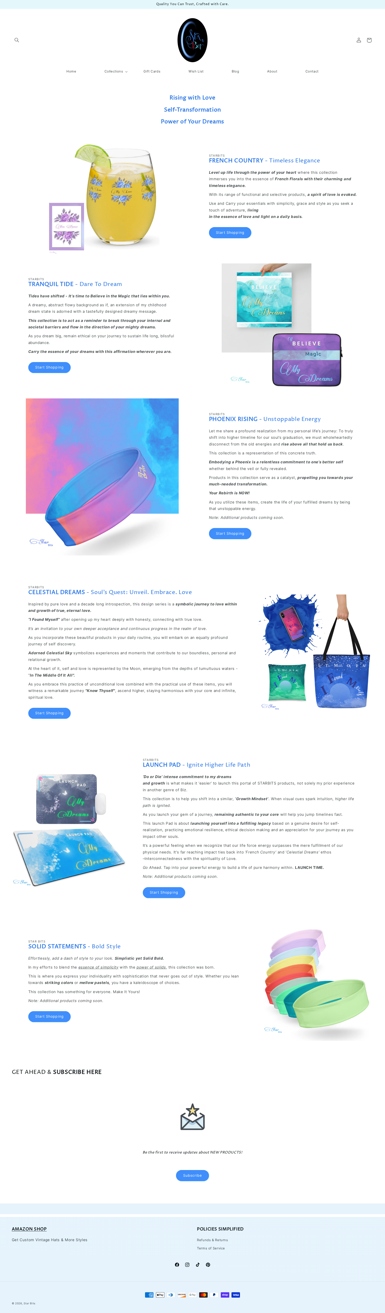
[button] (17, 40)
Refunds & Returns (212, 1240)
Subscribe (192, 1175)
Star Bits (29, 1303)
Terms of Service (211, 1248)
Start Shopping (230, 232)
